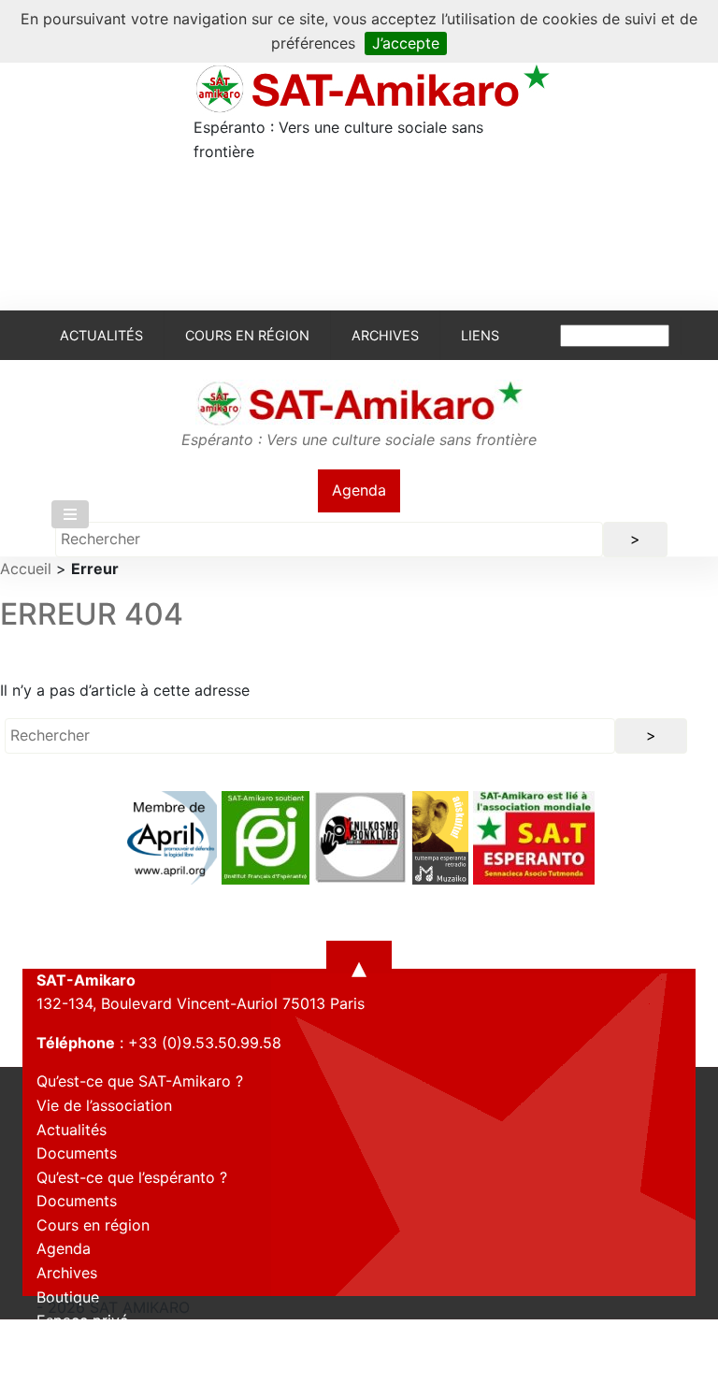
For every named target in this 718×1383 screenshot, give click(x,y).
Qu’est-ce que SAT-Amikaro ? (139, 1081)
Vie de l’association (104, 1105)
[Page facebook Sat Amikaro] (50, 1366)
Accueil (25, 568)
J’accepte (405, 43)
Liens (480, 335)
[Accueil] (372, 88)
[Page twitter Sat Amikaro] (83, 1366)
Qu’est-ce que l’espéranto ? (131, 1177)
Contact (64, 1344)
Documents (76, 1153)
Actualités (101, 335)
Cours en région (247, 335)
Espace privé (82, 1320)
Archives (385, 335)
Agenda (359, 490)
